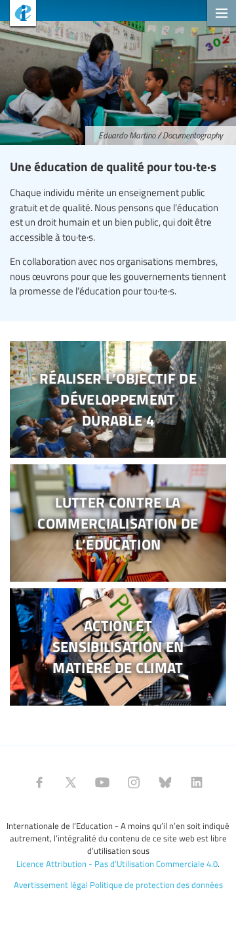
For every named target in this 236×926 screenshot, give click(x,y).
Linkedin (197, 782)
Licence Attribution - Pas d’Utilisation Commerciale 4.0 (117, 864)
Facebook (39, 782)
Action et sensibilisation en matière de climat (118, 647)
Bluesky (165, 782)
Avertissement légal (51, 885)
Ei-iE (18, 14)
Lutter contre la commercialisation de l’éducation (118, 523)
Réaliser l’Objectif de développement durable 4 (118, 399)
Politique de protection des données (156, 885)
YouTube (102, 782)
